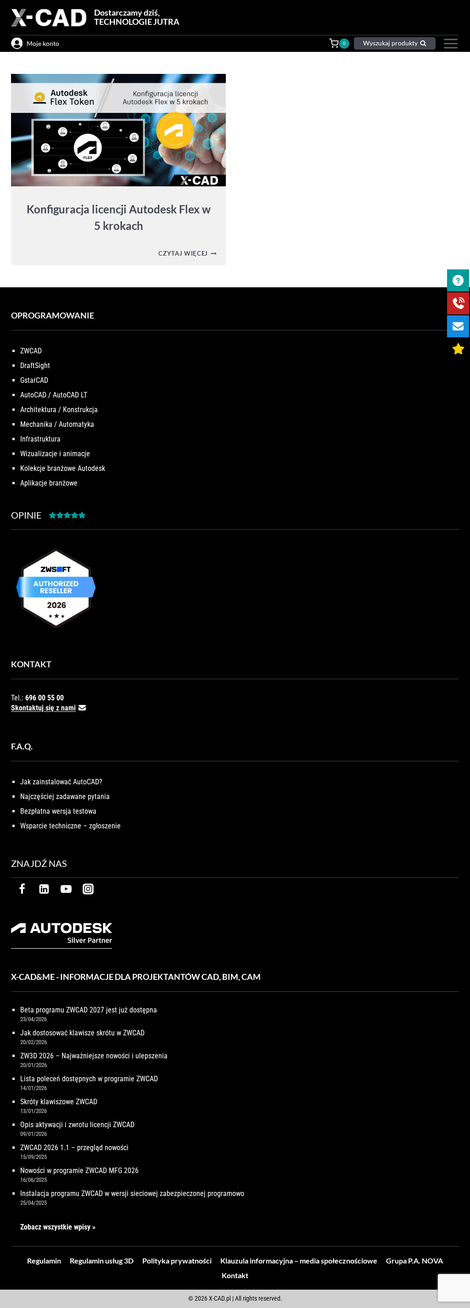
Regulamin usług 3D (102, 1260)
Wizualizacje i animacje (55, 453)
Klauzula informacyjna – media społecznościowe (298, 1260)
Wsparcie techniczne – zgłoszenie (70, 826)
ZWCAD (31, 351)
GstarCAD (34, 380)
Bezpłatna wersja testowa (58, 811)
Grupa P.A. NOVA (414, 1260)
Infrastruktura (40, 439)
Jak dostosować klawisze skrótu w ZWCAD (82, 1033)
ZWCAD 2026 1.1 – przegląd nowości (74, 1147)
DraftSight (35, 365)
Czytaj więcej (187, 253)
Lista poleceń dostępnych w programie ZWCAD (89, 1078)
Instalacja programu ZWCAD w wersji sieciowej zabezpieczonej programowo (132, 1193)
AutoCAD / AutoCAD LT (53, 395)
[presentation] (118, 130)
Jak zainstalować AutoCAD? (61, 781)
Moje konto (43, 43)
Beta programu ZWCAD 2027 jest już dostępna (88, 1010)
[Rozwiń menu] (449, 43)
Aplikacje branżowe (49, 483)
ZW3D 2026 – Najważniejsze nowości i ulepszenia (94, 1055)
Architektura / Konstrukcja (59, 409)
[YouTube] (66, 889)
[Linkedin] (44, 889)
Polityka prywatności (177, 1260)
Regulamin (44, 1260)
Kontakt (235, 1275)
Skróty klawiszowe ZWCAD (58, 1101)
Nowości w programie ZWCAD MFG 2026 (79, 1170)
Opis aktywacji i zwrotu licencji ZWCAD (77, 1124)
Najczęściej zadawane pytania (65, 796)
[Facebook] (22, 889)
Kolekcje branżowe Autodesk (62, 468)
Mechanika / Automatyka (57, 424)
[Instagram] (88, 889)
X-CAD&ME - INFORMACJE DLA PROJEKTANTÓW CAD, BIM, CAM (136, 977)
